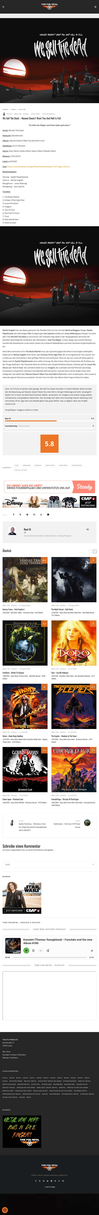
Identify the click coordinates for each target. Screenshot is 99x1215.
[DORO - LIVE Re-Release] (73, 650)
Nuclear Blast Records (61, 1098)
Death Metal (85, 1089)
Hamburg (58, 1092)
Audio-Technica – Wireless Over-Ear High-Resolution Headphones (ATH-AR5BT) (33, 833)
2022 (67, 1085)
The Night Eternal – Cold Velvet (62, 617)
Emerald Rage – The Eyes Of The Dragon (65, 807)
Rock (45, 1102)
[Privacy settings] (5, 1210)
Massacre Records (26, 1095)
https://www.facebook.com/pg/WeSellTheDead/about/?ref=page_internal (38, 166)
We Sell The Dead (21, 470)
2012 (6, 1085)
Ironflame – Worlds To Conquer (13, 680)
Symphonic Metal (71, 1102)
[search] (93, 872)
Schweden (55, 1102)
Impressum (54, 1183)
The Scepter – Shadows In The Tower (64, 744)
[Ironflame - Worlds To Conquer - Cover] (25, 650)
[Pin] (27, 522)
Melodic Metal (77, 465)
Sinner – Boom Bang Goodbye (13, 744)
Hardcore (70, 1092)
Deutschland (10, 1092)
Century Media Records (50, 1089)
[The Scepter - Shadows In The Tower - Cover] (73, 714)
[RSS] (55, 1189)
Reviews (25, 114)
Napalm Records (24, 1098)
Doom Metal (24, 1092)
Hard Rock (83, 1092)
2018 (17, 465)
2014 (12, 1085)
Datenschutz (63, 1183)
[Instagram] (44, 1189)
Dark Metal (27, 465)
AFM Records (16, 1089)
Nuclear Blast (41, 1098)
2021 (60, 1085)
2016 (26, 1085)
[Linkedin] (48, 1189)
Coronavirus (70, 1089)
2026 (6, 1089)
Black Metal (31, 1089)
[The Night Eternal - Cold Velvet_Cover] (73, 587)
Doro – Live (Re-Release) (59, 680)
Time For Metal (11, 1105)
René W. (9, 114)
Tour (22, 1105)
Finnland (47, 1092)
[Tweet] (20, 522)
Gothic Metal (50, 465)
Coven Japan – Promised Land (13, 807)
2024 (81, 1085)
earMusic (38, 465)
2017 (33, 1085)
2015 (19, 1085)
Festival (36, 1092)
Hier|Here (22, 1062)
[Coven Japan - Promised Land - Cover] (25, 777)
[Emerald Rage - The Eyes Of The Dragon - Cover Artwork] (73, 777)
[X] (40, 1189)
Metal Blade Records (78, 1095)
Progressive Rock (32, 1102)
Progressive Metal (12, 1102)
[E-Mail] (34, 522)
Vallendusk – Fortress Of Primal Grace (66, 832)
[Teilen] (13, 522)
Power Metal (81, 1098)
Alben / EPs (18, 114)
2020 (53, 1085)
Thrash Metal (88, 1102)
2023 (74, 1085)
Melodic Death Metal (47, 1095)
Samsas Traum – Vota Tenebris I (14, 617)
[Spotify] (51, 1189)
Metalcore (9, 1098)
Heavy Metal (64, 465)
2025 (88, 1085)
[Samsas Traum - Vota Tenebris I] (25, 587)
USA (29, 1105)
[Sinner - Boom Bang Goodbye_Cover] (25, 714)
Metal (63, 1095)
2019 (47, 1085)
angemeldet (16, 857)
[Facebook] (36, 1189)
